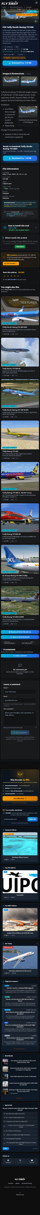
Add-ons (4, 7)
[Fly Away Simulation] (17, 3)
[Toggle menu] (36, 2)
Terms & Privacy (27, 1183)
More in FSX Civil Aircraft (21, 637)
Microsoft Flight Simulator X (16, 7)
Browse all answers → (20, 1049)
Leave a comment (21, 656)
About (17, 1183)
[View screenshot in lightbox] (36, 21)
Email (6, 696)
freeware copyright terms (15, 214)
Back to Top (20, 1195)
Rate (17, 47)
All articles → (20, 1098)
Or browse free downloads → (20, 803)
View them (20, 246)
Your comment (9, 709)
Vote (5, 1148)
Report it (12, 216)
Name (6, 688)
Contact (10, 1183)
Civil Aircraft (28, 7)
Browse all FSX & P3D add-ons (21, 632)
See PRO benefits (10, 263)
